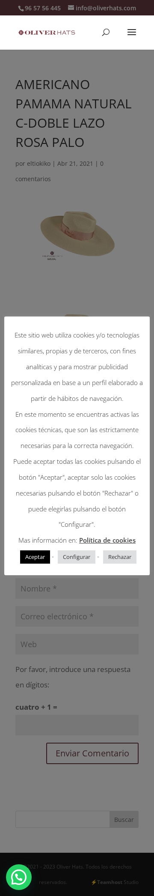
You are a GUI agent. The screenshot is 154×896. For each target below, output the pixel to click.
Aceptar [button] (35, 557)
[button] (19, 877)
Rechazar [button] (119, 557)
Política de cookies (107, 540)
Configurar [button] (76, 557)
